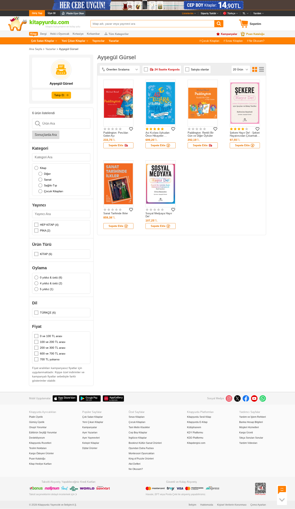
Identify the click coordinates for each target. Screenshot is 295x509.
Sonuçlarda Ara (46, 134)
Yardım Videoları (248, 443)
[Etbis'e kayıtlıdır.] (260, 488)
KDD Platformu (195, 437)
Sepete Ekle (116, 145)
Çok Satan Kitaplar (42, 40)
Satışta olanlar (200, 69)
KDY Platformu (195, 432)
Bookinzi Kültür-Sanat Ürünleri (145, 443)
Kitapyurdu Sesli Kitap (199, 417)
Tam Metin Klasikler (139, 427)
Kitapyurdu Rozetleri (40, 443)
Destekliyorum (37, 437)
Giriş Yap (37, 13)
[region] (61, 180)
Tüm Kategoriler (119, 34)
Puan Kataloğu (255, 34)
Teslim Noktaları (38, 448)
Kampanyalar (229, 34)
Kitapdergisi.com (196, 443)
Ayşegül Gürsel (68, 49)
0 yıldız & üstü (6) (51, 277)
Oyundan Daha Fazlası (141, 448)
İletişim (192, 504)
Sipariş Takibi (208, 13)
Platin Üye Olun (75, 13)
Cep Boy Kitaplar (138, 432)
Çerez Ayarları (258, 504)
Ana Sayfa (35, 49)
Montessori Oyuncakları (141, 453)
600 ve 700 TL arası (52, 353)
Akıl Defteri (134, 463)
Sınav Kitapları (234, 40)
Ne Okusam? (256, 40)
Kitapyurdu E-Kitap (197, 422)
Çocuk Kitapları (210, 40)
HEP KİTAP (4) (49, 224)
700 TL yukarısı (50, 359)
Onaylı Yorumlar (38, 427)
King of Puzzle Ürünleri (141, 458)
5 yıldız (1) (46, 289)
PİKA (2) (45, 230)
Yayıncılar (98, 40)
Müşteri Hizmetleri (249, 427)
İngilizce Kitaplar (138, 437)
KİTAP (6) (46, 254)
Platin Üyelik (36, 417)
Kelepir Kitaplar (90, 443)
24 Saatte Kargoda (167, 69)
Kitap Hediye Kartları (40, 463)
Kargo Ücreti (246, 432)
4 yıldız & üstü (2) (51, 283)
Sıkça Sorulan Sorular (251, 437)
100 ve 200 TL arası (52, 341)
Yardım (257, 13)
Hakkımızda (206, 504)
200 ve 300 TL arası (52, 347)
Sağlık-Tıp (50, 185)
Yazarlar (114, 40)
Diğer (47, 173)
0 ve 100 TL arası (51, 336)
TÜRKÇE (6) (48, 312)
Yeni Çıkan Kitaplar (73, 40)
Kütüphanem (194, 427)
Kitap (43, 168)
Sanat (47, 179)
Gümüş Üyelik (36, 422)
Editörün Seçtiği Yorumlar (43, 432)
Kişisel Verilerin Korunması (231, 504)
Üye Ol (51, 13)
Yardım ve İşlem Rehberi (252, 417)
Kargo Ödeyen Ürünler (41, 453)
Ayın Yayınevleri (91, 437)
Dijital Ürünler (89, 448)
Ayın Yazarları (89, 432)
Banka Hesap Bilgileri (251, 422)
